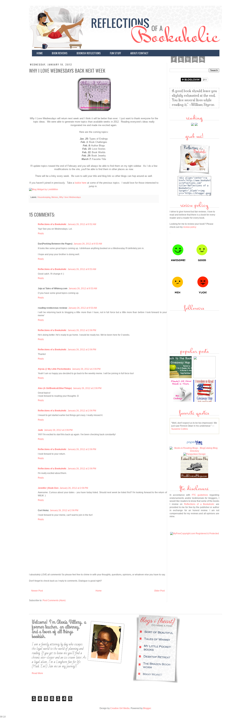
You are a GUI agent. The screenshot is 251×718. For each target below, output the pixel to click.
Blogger (147, 708)
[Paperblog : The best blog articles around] (194, 445)
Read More (37, 673)
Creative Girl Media (120, 708)
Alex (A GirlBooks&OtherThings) (55, 388)
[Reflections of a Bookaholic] (94, 111)
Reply (41, 233)
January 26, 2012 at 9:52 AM (82, 224)
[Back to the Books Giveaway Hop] (181, 377)
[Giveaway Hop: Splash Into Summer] (204, 377)
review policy (189, 227)
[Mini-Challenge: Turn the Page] (181, 401)
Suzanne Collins (179, 429)
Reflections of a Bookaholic (52, 224)
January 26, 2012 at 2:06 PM (82, 330)
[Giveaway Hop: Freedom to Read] (204, 401)
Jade (40, 430)
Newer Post (37, 590)
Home (99, 590)
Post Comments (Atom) (54, 600)
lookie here (80, 182)
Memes (54, 197)
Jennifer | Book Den (48, 488)
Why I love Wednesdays (70, 197)
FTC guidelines (200, 495)
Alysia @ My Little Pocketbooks (54, 369)
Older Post (159, 590)
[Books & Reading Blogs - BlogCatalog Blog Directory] (194, 451)
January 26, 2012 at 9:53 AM (87, 243)
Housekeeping (43, 197)
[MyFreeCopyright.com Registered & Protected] (194, 533)
